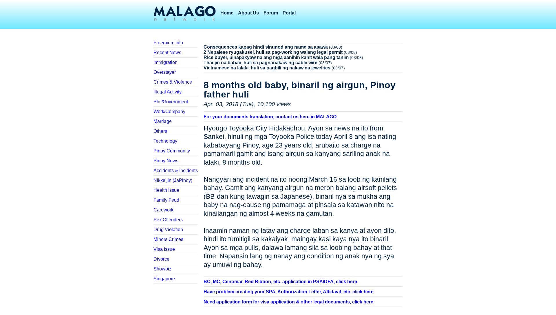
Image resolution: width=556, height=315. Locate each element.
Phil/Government (170, 101)
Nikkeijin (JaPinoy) (172, 180)
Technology (165, 141)
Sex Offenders (168, 219)
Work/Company (169, 111)
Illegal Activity (167, 91)
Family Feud (166, 200)
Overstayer (164, 72)
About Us (248, 12)
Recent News (167, 52)
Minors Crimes (168, 239)
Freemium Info (168, 42)
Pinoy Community (171, 150)
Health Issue (166, 190)
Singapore (164, 278)
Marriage (162, 121)
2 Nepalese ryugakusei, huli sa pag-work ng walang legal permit (273, 52)
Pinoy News (165, 160)
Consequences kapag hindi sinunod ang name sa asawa (266, 47)
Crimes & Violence (172, 82)
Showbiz (162, 268)
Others (160, 131)
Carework (163, 209)
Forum (271, 12)
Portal (289, 12)
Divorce (161, 259)
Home (226, 12)
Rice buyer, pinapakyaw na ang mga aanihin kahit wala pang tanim (276, 57)
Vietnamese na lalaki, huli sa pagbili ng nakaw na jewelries (267, 67)
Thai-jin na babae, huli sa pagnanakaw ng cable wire (260, 62)
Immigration (165, 62)
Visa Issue (164, 249)
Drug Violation (168, 229)
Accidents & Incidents (175, 170)
